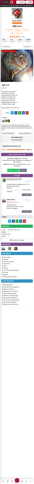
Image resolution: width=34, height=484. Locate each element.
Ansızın (5, 268)
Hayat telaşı (7, 257)
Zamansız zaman (8, 261)
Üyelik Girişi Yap (13, 170)
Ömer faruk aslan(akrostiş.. (11, 300)
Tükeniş (5, 259)
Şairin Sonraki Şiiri (25, 133)
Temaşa (5, 272)
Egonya (5, 274)
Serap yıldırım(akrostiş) (10, 298)
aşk (10, 91)
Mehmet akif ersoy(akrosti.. (11, 287)
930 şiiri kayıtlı (17, 23)
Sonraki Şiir (27, 46)
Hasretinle (6, 264)
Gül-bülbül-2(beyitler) (10, 302)
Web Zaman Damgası (17, 240)
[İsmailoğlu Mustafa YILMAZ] (6, 120)
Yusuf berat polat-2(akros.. (11, 270)
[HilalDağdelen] (8, 120)
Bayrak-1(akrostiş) (8, 289)
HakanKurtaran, (11, 200)
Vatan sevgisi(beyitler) (10, 293)
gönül (5, 91)
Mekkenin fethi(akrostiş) (10, 295)
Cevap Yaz (27, 195)
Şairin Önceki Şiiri (8, 133)
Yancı (5, 266)
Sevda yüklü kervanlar (10, 276)
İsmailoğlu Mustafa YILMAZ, (14, 179)
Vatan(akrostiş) (7, 285)
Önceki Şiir (6, 46)
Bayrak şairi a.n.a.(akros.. (11, 291)
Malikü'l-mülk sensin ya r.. (11, 304)
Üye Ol (23, 170)
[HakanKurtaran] (3, 120)
